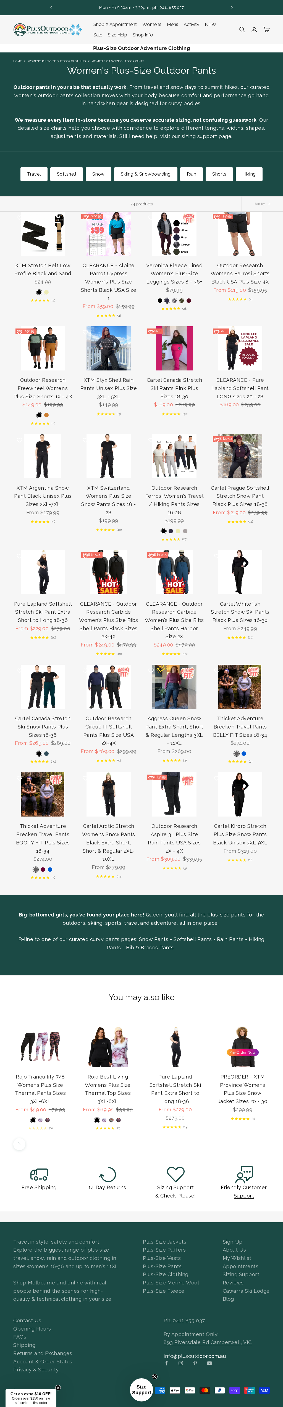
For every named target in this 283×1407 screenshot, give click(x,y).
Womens (151, 24)
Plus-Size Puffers (164, 1250)
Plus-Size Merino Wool (171, 1283)
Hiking (249, 174)
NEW (210, 24)
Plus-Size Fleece (164, 1291)
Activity (191, 24)
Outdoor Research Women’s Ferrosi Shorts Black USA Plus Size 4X (240, 274)
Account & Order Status (42, 1361)
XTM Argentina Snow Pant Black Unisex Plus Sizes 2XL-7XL (43, 496)
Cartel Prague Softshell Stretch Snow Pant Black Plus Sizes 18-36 (240, 496)
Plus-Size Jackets (164, 1242)
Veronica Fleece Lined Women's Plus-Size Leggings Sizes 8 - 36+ (174, 274)
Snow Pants (153, 939)
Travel (34, 174)
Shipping (24, 1345)
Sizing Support (175, 1187)
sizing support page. (207, 136)
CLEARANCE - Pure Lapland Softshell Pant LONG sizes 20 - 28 (240, 388)
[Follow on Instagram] (181, 1363)
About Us (234, 1250)
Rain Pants (230, 939)
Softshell (67, 174)
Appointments (240, 1266)
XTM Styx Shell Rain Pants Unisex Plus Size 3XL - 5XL (108, 388)
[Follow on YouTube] (209, 1363)
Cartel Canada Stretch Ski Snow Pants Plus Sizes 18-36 (42, 727)
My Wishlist (237, 1258)
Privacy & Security (36, 1369)
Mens (172, 24)
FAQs (19, 1337)
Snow (98, 174)
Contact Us (27, 1320)
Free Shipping (39, 1187)
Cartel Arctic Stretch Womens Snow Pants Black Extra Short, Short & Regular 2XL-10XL (108, 842)
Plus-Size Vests (162, 1258)
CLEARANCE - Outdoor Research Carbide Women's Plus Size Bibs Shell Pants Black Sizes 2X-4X (108, 620)
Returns (116, 1187)
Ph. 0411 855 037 (184, 1320)
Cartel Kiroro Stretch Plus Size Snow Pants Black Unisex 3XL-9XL (240, 834)
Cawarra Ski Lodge (246, 1291)
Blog (228, 1299)
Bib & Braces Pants (150, 947)
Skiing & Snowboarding (146, 174)
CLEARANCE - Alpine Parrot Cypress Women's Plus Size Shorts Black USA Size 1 (108, 282)
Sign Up (233, 1242)
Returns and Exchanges (42, 1353)
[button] (141, 1389)
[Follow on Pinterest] (195, 1363)
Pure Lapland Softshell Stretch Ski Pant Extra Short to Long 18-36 (43, 612)
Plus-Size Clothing (165, 1274)
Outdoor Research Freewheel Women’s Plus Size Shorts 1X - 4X (43, 388)
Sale (97, 35)
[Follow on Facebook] (166, 1363)
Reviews (233, 1283)
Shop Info (143, 35)
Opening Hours (32, 1329)
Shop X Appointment (115, 24)
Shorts (219, 174)
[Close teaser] (155, 1376)
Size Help (117, 35)
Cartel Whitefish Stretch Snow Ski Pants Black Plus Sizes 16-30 (240, 612)
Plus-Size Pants (162, 1266)
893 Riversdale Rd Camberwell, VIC (208, 1342)
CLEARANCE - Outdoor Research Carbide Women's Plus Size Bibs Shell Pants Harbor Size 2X (174, 620)
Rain (191, 174)
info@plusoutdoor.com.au (195, 1356)
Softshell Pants (193, 939)
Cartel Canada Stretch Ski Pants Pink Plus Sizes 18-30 (174, 388)
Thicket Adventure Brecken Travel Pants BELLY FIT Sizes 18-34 (240, 727)
